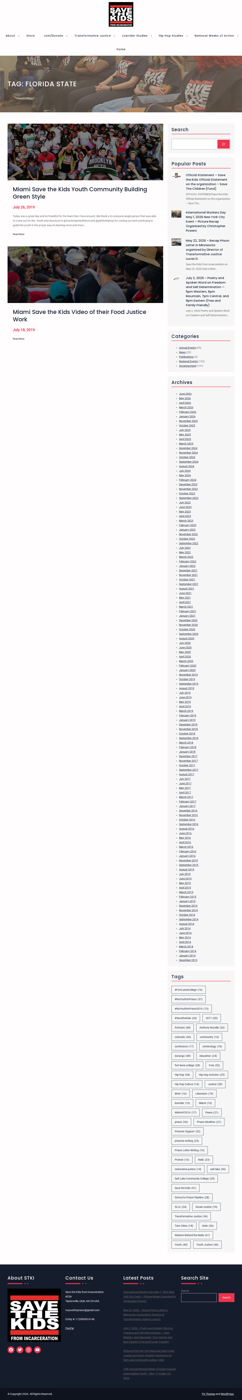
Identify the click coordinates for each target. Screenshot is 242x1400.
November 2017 (188, 760)
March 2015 (186, 892)
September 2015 (188, 865)
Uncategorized (187, 365)
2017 (212, 1018)
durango (183, 1055)
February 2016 (187, 851)
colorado (183, 1036)
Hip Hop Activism (212, 1074)
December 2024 (188, 448)
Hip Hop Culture (187, 1084)
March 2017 (186, 797)
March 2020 (186, 661)
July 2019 (185, 692)
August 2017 (186, 774)
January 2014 (187, 955)
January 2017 (187, 806)
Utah (208, 1225)
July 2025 (185, 430)
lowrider (182, 1103)
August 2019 (186, 688)
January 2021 (187, 615)
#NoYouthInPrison (188, 999)
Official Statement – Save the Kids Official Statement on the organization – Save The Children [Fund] (206, 182)
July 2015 (185, 874)
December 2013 (188, 960)
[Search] (223, 144)
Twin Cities (184, 1225)
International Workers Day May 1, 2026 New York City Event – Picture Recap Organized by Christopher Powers (206, 221)
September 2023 (188, 498)
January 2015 (187, 901)
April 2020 (185, 656)
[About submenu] (18, 35)
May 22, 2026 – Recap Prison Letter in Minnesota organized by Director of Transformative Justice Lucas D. (207, 249)
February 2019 (187, 715)
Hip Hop (182, 1074)
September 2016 (188, 824)
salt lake (218, 1169)
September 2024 (188, 461)
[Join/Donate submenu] (66, 35)
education (208, 1055)
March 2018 (186, 742)
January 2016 (187, 855)
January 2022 (187, 565)
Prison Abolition (209, 1121)
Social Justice (206, 1206)
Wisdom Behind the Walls (192, 1235)
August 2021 (186, 588)
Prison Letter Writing (190, 1150)
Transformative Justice (191, 1216)
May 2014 (185, 937)
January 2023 (187, 529)
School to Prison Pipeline (192, 1197)
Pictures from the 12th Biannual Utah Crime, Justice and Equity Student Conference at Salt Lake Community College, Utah (149, 1355)
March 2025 (186, 443)
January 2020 (187, 670)
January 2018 (187, 751)
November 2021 (188, 575)
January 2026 (187, 416)
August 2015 (186, 869)
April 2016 (185, 842)
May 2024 (185, 475)
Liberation (204, 1093)
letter (181, 1093)
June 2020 (185, 647)
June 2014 (185, 932)
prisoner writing (187, 1140)
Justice (215, 1084)
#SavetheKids (186, 1018)
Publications (186, 356)
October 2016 (187, 819)
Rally (204, 1159)
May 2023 (185, 511)
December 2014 (188, 905)
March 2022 (186, 556)
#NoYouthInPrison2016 (192, 1008)
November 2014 (188, 910)
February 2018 (187, 747)
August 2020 (186, 638)
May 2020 (185, 652)
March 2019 (186, 710)
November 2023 (188, 488)
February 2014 (187, 951)
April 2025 (185, 439)
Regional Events (188, 361)
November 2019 (188, 674)
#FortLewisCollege (188, 989)
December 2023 (188, 484)
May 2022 (185, 552)
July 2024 (185, 470)
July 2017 (185, 778)
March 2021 (186, 606)
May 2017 (185, 787)
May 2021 (185, 597)
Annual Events (187, 347)
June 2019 (185, 697)
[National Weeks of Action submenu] (238, 35)
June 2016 (185, 833)
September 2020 (188, 633)
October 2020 (187, 629)
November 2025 (188, 420)
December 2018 (188, 724)
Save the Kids (185, 1188)
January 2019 (187, 720)
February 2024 (187, 479)
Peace (211, 1112)
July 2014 (185, 928)
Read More (18, 235)
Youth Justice (207, 1244)
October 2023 (187, 493)
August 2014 (186, 923)
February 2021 (187, 611)
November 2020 (188, 624)
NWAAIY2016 (185, 1112)
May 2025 (185, 434)
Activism (183, 1027)
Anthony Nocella (212, 1027)
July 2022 (185, 547)
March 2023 (186, 520)
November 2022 (188, 534)
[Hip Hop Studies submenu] (187, 35)
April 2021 (185, 602)
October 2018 (187, 733)
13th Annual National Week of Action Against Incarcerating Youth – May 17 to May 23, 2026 (149, 1374)
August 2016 (186, 828)
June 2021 (185, 593)
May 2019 (185, 701)
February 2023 (187, 525)
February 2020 (187, 665)
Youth (181, 1244)
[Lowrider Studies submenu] (151, 35)
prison (181, 1121)
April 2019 (185, 706)
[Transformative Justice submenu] (114, 35)
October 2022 (187, 538)
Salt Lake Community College (195, 1178)
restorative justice (188, 1169)
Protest (182, 1159)
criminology (212, 1046)
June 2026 (185, 393)
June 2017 (185, 783)
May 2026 (185, 398)
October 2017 (187, 765)
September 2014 (188, 919)
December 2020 (188, 620)
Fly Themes (208, 1393)
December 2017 (188, 756)
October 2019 (187, 679)
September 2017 (188, 769)
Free (214, 1065)
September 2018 (188, 738)
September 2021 (188, 584)
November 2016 (188, 815)
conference (184, 1046)
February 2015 (187, 896)
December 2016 (188, 810)
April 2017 (185, 792)
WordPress (227, 1393)
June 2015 (185, 878)
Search (185, 1290)
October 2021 (187, 579)
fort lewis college (187, 1065)
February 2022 (187, 561)
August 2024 (186, 466)
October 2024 (187, 457)
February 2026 (187, 411)
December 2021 (188, 570)
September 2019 (188, 683)
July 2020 (185, 642)
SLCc (181, 1206)
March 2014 (186, 946)
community (209, 1036)
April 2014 (185, 942)
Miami (205, 1103)
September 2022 (188, 543)
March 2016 (186, 846)
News (182, 352)
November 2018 (188, 729)
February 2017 (187, 801)
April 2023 (185, 516)
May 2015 (185, 883)
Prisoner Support (187, 1131)
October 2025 (187, 425)
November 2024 (188, 452)
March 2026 (186, 407)
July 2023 (185, 502)
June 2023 (185, 507)
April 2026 (185, 402)
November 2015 (188, 860)
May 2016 (185, 837)
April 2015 (185, 887)
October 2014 (187, 914)
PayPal (69, 1328)
